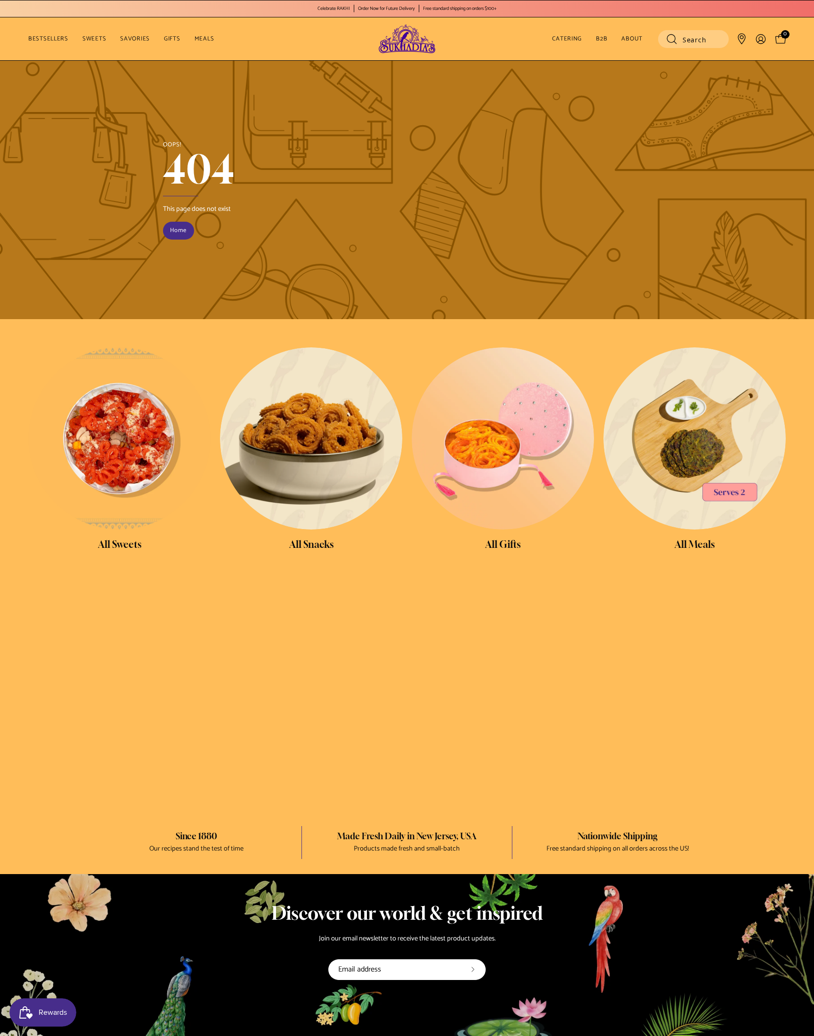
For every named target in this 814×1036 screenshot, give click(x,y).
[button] (693, 39)
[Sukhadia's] (407, 38)
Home (178, 230)
